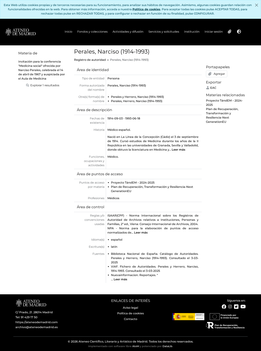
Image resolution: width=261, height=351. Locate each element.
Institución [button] (192, 32)
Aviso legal (130, 307)
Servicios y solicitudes (163, 31)
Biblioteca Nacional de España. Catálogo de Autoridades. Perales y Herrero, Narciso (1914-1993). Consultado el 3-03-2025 (155, 258)
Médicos (113, 198)
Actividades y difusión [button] (128, 32)
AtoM (135, 346)
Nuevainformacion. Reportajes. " (134, 275)
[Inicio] (20, 32)
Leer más (178, 149)
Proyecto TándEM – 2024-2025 (132, 182)
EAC (213, 87)
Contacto (130, 319)
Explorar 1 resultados (44, 85)
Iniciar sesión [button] (214, 32)
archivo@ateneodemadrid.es (36, 327)
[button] (229, 31)
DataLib (167, 346)
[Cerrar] (256, 5)
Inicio (68, 31)
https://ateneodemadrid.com (36, 322)
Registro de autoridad (90, 59)
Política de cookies (146, 9)
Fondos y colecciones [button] (92, 32)
